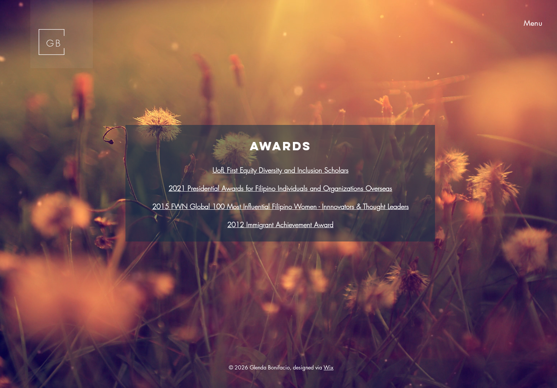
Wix (328, 367)
